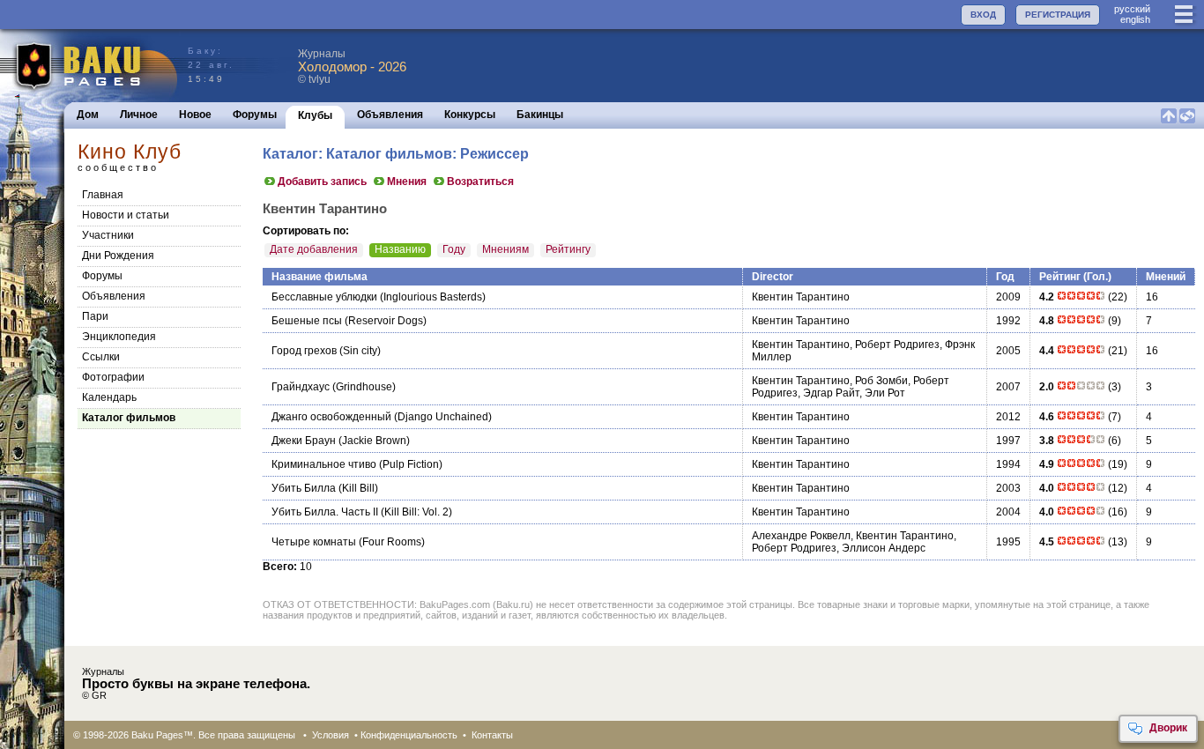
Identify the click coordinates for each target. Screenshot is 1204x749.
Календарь (109, 397)
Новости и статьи (125, 215)
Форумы (255, 114)
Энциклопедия (119, 336)
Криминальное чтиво (323, 464)
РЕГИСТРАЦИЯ (1057, 14)
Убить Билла (303, 488)
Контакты (492, 735)
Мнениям (505, 249)
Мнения (407, 181)
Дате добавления (314, 249)
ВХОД (983, 14)
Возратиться (480, 181)
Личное (139, 114)
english (1135, 19)
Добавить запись (322, 181)
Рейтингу (568, 249)
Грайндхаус (300, 387)
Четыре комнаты (313, 542)
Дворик (1168, 728)
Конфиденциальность (408, 735)
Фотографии (113, 377)
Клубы (315, 115)
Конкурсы (469, 114)
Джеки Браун (303, 440)
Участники (108, 235)
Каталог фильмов (128, 418)
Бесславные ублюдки (324, 297)
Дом (88, 114)
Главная (102, 195)
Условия (330, 735)
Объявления (390, 114)
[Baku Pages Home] (89, 65)
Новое (195, 114)
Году (453, 249)
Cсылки (101, 357)
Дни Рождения (118, 255)
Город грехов (304, 351)
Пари (95, 316)
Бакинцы (540, 114)
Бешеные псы (306, 321)
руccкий (1132, 9)
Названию (400, 249)
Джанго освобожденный (331, 417)
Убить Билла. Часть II (324, 512)
